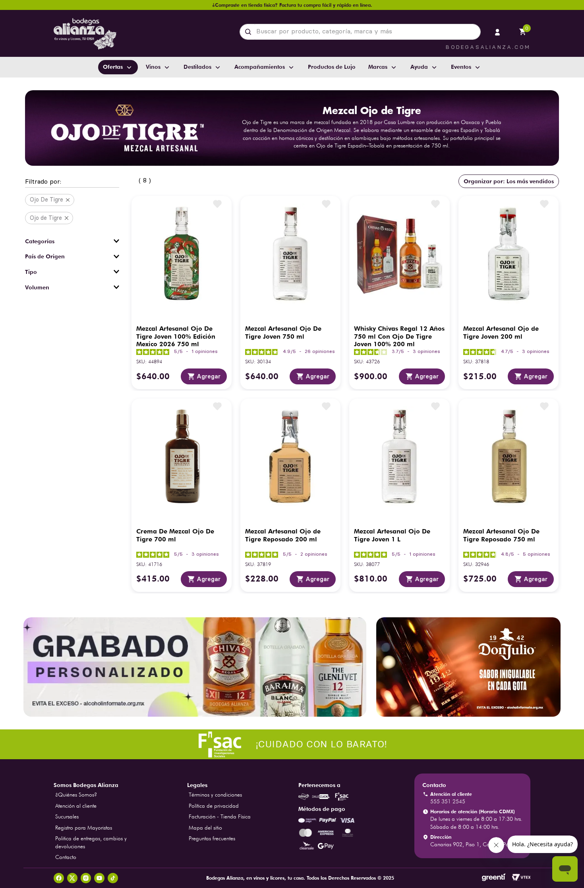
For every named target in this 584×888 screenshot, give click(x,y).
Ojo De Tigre (46, 200)
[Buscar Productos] (250, 31)
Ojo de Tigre (46, 218)
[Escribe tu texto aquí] (292, 745)
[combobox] (360, 32)
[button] (72, 182)
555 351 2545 (447, 801)
